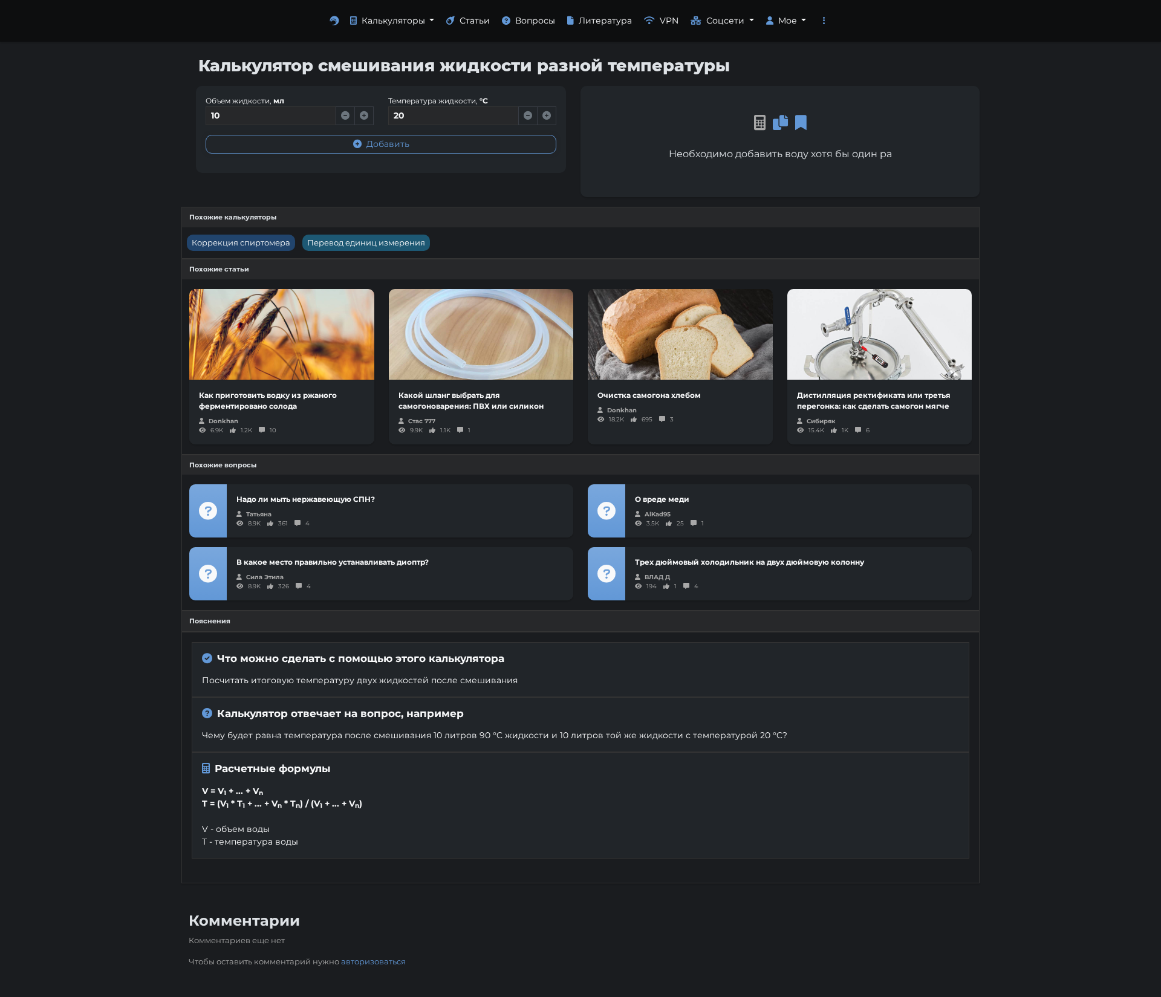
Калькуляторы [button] (395, 20)
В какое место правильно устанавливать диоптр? (332, 562)
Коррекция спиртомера (241, 242)
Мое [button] (788, 20)
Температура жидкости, (438, 100)
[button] (824, 21)
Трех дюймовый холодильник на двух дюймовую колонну (749, 562)
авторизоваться (373, 961)
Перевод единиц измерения (366, 242)
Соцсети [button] (726, 20)
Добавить (387, 143)
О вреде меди (662, 499)
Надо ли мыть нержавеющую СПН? (305, 499)
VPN (669, 20)
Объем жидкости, (245, 100)
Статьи (475, 20)
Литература (605, 20)
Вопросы (535, 20)
